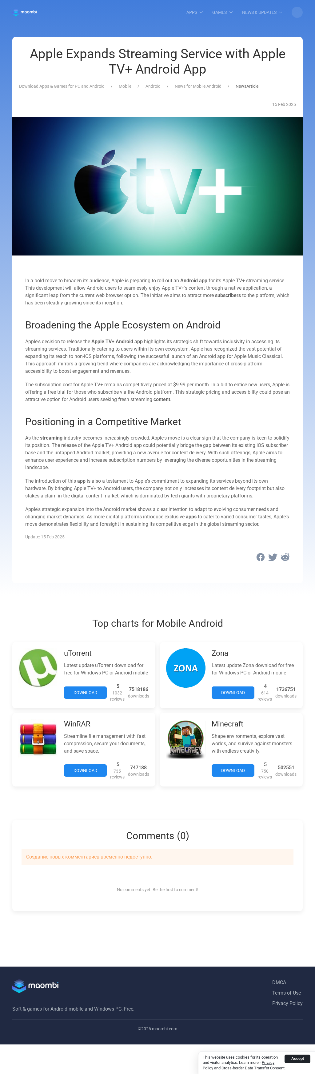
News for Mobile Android (198, 86)
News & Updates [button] (259, 12)
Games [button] (219, 12)
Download (85, 692)
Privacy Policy (287, 1003)
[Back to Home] (24, 12)
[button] (297, 12)
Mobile (125, 86)
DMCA (279, 982)
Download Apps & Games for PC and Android (62, 86)
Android (153, 86)
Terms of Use (286, 993)
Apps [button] (191, 12)
